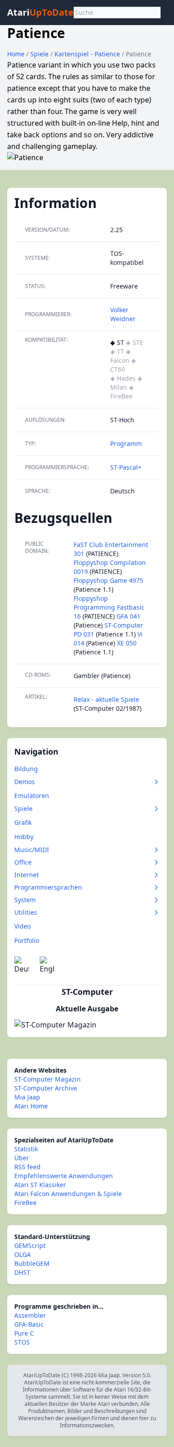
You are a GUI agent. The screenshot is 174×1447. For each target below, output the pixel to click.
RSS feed (27, 1167)
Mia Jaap (27, 1097)
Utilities (25, 912)
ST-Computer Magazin (47, 1079)
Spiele (40, 54)
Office (23, 862)
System (25, 899)
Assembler (30, 1315)
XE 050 (127, 643)
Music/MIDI (31, 849)
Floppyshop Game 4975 (108, 580)
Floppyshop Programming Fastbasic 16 (109, 607)
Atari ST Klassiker (40, 1184)
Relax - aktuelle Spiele (106, 699)
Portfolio (26, 940)
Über (21, 1158)
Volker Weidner (123, 314)
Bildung (26, 768)
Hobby (23, 836)
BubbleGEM (32, 1263)
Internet (26, 874)
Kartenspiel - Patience (88, 54)
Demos (24, 781)
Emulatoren (31, 795)
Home (16, 54)
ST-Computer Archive (45, 1088)
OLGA (22, 1254)
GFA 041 (128, 616)
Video (22, 926)
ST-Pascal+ (125, 467)
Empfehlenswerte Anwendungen (63, 1175)
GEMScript (30, 1245)
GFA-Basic (29, 1324)
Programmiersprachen (48, 887)
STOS (22, 1342)
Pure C (24, 1333)
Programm (126, 443)
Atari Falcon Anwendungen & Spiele (68, 1193)
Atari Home (31, 1106)
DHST (22, 1272)
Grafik (23, 822)
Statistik (26, 1149)
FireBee (25, 1202)
